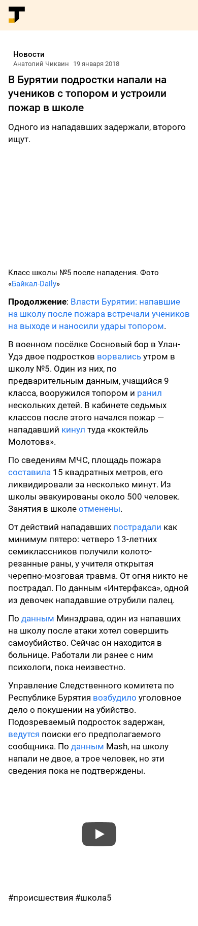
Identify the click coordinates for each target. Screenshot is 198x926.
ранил (149, 393)
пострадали (137, 527)
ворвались (119, 356)
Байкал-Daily (34, 283)
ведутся (24, 734)
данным (37, 618)
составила (29, 472)
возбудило (115, 697)
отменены (99, 509)
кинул (73, 429)
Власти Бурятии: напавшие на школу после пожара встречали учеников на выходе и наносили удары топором (99, 313)
